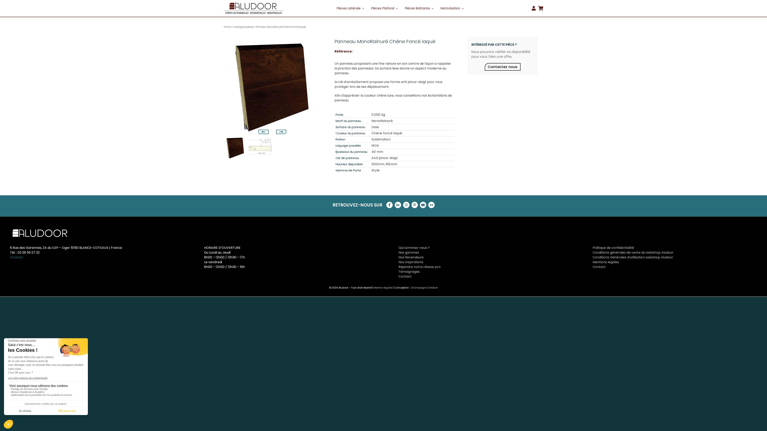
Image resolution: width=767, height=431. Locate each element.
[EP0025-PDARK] (273, 86)
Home (227, 27)
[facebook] (389, 205)
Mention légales (383, 287)
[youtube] (423, 205)
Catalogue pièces (243, 27)
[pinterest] (414, 205)
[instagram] (406, 205)
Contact (16, 257)
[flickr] (431, 205)
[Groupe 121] (254, 4)
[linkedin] (398, 205)
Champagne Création (424, 287)
